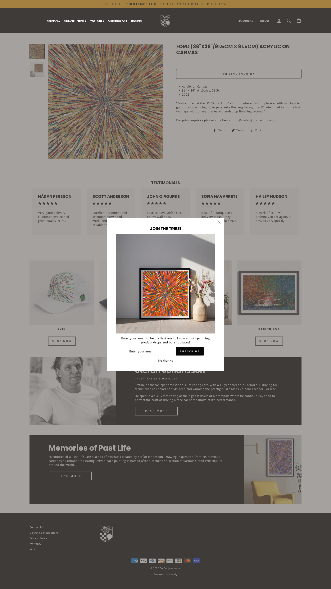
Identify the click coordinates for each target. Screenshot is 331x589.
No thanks (165, 360)
